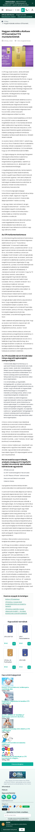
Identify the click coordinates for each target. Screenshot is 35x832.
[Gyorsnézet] (6, 633)
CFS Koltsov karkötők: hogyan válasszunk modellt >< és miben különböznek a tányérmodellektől (16, 611)
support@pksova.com (7, 801)
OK (22, 829)
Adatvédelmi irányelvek (10, 829)
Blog (6, 21)
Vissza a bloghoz (17, 764)
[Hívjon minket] (4, 797)
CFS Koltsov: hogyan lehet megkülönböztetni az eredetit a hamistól (15, 604)
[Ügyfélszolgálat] (27, 10)
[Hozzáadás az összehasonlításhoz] (13, 633)
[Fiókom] (32, 10)
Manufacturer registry (9, 16)
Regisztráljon (10, 1)
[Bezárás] (33, 3)
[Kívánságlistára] (10, 633)
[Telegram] (14, 797)
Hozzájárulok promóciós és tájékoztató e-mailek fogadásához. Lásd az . (18, 820)
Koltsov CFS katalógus (12, 599)
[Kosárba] (14, 643)
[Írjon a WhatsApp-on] (9, 797)
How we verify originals (25, 16)
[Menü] (3, 10)
